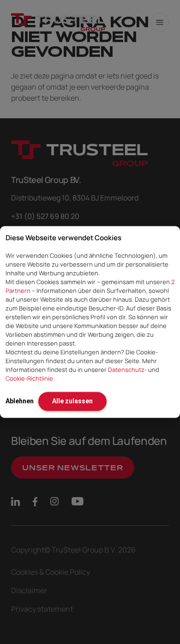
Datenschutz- (127, 369)
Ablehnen (20, 401)
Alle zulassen (72, 401)
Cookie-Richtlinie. (30, 378)
